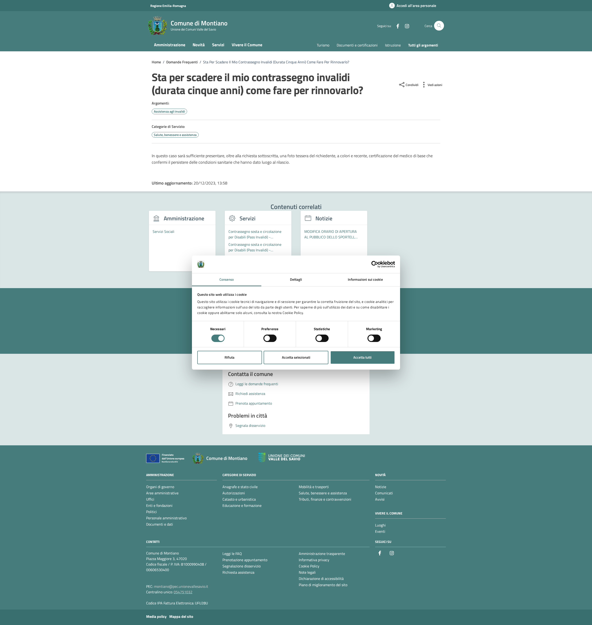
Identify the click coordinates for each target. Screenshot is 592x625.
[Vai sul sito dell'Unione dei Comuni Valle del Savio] (282, 457)
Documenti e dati (159, 524)
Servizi (218, 45)
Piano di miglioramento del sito (323, 585)
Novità (199, 45)
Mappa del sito (181, 616)
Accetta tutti (362, 357)
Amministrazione (169, 45)
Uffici (150, 499)
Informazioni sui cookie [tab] (365, 279)
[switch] (270, 338)
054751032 (183, 592)
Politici (151, 511)
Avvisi (380, 499)
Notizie (380, 487)
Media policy (156, 616)
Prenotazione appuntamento (244, 560)
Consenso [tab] (226, 279)
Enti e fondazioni (159, 505)
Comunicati (384, 493)
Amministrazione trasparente (322, 553)
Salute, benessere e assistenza (323, 493)
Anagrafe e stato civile (240, 487)
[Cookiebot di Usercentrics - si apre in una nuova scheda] (375, 264)
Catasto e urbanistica (239, 499)
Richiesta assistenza (238, 572)
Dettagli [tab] (296, 279)
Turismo (323, 45)
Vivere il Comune (247, 45)
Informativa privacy (314, 560)
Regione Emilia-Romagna (168, 5)
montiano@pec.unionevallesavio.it (181, 586)
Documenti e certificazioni (357, 45)
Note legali (307, 572)
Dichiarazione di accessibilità (321, 578)
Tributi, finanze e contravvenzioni (325, 499)
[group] (182, 244)
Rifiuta (229, 357)
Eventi (380, 531)
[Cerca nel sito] (439, 26)
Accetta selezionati (296, 357)
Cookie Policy (309, 566)
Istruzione (393, 45)
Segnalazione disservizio (241, 566)
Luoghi (380, 525)
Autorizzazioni (233, 493)
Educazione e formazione (242, 505)
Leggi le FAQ (232, 553)
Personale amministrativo (166, 518)
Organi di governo (160, 487)
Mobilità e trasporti (314, 487)
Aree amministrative (162, 493)
